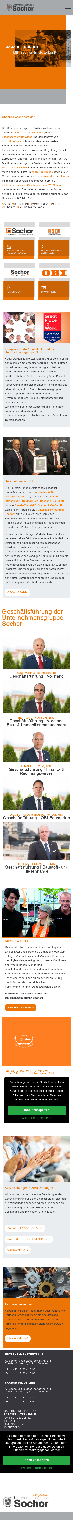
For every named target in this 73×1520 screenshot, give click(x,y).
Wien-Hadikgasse (42, 172)
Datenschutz (14, 1424)
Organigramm (17, 592)
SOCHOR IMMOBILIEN (20, 1383)
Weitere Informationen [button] (36, 1118)
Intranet (10, 1421)
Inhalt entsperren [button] (37, 1110)
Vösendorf (49, 176)
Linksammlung (17, 1338)
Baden (65, 176)
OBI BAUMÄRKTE (18, 1250)
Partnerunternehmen (20, 1414)
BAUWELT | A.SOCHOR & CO (24, 1228)
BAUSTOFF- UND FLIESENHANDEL (29, 1239)
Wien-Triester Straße (14, 168)
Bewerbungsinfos (21, 1008)
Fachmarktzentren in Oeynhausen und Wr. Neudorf (32, 185)
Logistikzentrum (11, 141)
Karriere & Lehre (17, 1418)
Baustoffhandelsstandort (29, 133)
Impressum (12, 1427)
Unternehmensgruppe (21, 1411)
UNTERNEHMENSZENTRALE (24, 1354)
